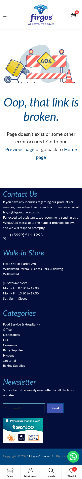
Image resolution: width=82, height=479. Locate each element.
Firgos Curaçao (39, 456)
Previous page (19, 149)
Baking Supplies (14, 365)
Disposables (11, 334)
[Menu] (7, 14)
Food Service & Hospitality (21, 324)
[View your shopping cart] (73, 15)
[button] (73, 457)
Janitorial (9, 360)
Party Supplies (13, 350)
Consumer (10, 345)
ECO (6, 340)
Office (7, 329)
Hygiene (8, 355)
